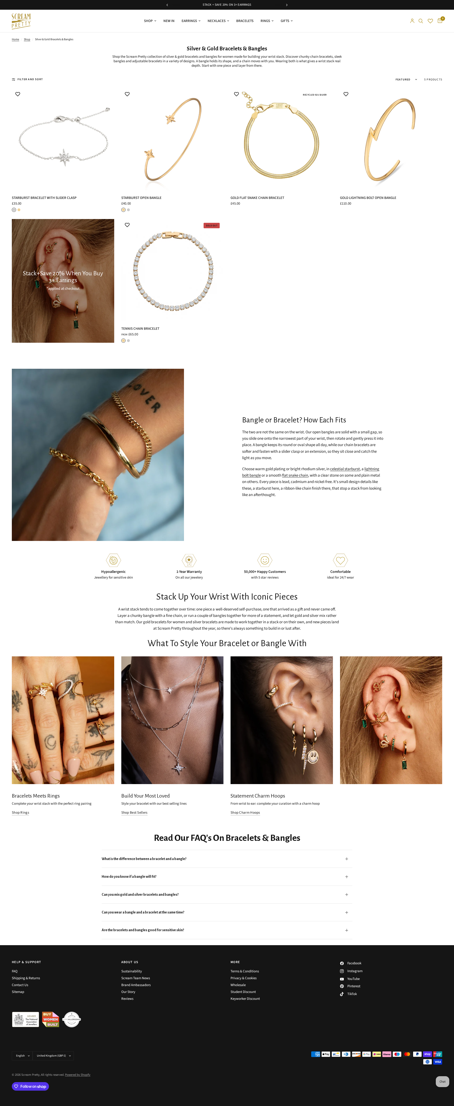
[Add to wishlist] (17, 94)
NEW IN (169, 20)
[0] (438, 21)
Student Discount (243, 991)
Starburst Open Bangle (141, 197)
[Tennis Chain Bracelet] (172, 270)
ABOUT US (130, 962)
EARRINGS (189, 20)
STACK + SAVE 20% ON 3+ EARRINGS (227, 5)
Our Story (128, 991)
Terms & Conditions (245, 971)
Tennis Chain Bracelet (140, 328)
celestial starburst (345, 469)
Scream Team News (135, 978)
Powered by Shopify (77, 1075)
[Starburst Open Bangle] (172, 139)
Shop (27, 39)
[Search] (420, 21)
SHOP (148, 20)
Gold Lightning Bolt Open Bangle (368, 197)
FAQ (14, 971)
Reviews (127, 998)
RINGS (265, 20)
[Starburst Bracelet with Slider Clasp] (63, 139)
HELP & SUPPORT (26, 962)
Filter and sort (30, 79)
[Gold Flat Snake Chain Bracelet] (282, 139)
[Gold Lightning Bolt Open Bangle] (391, 139)
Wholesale (238, 985)
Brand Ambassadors (136, 985)
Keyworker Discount (245, 998)
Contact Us (20, 985)
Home (15, 39)
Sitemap (18, 991)
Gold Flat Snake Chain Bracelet (257, 197)
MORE (235, 962)
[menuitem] (150, 21)
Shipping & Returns (26, 978)
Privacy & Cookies (244, 978)
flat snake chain (295, 475)
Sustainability (131, 971)
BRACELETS (244, 20)
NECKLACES (217, 20)
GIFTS (285, 20)
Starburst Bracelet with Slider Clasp (44, 197)
